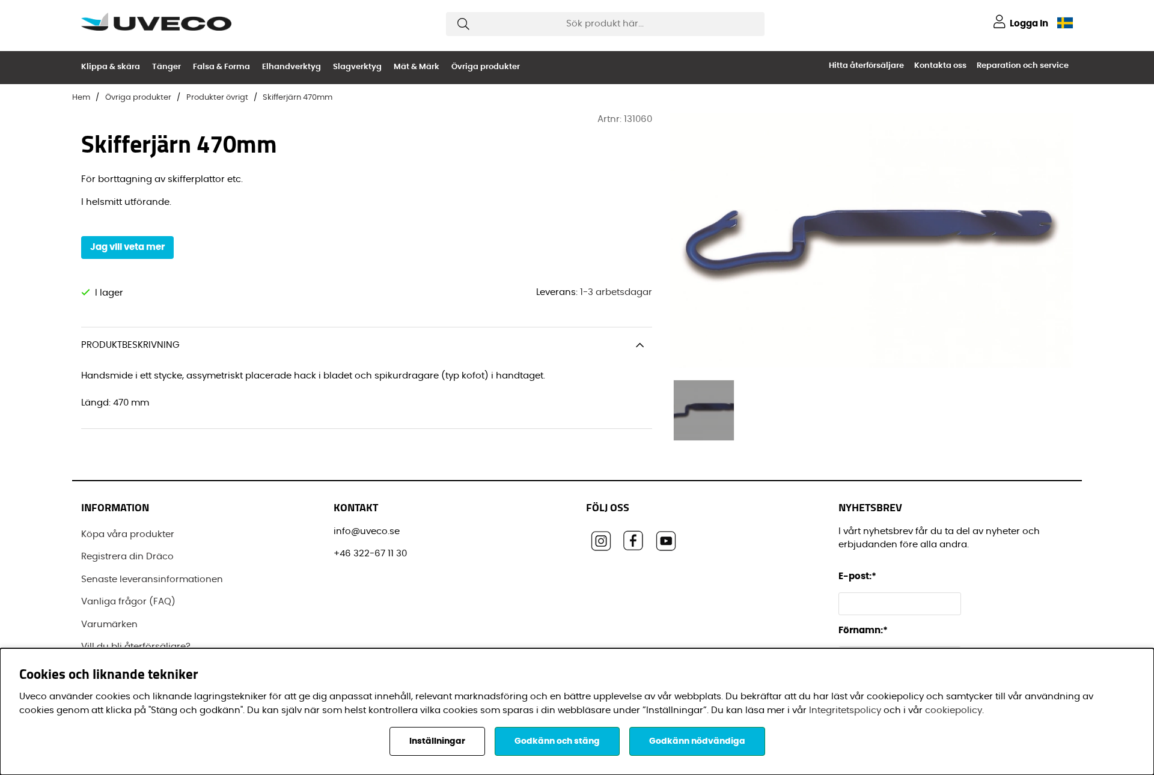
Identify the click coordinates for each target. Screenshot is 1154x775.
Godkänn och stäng (557, 741)
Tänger (166, 67)
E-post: (858, 576)
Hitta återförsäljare (866, 66)
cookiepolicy (953, 710)
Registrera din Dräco (127, 556)
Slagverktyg (357, 67)
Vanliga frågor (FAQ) (128, 601)
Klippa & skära (110, 67)
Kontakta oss (940, 66)
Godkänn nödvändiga (697, 741)
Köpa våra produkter (127, 534)
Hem (81, 98)
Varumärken (109, 624)
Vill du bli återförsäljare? (136, 646)
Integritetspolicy (845, 710)
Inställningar (437, 741)
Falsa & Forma (221, 67)
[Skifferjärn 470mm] (703, 410)
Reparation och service (1023, 66)
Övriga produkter (485, 67)
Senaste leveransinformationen (152, 579)
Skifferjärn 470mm (297, 98)
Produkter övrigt (217, 98)
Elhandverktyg (291, 67)
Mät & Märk (416, 67)
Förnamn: (863, 630)
